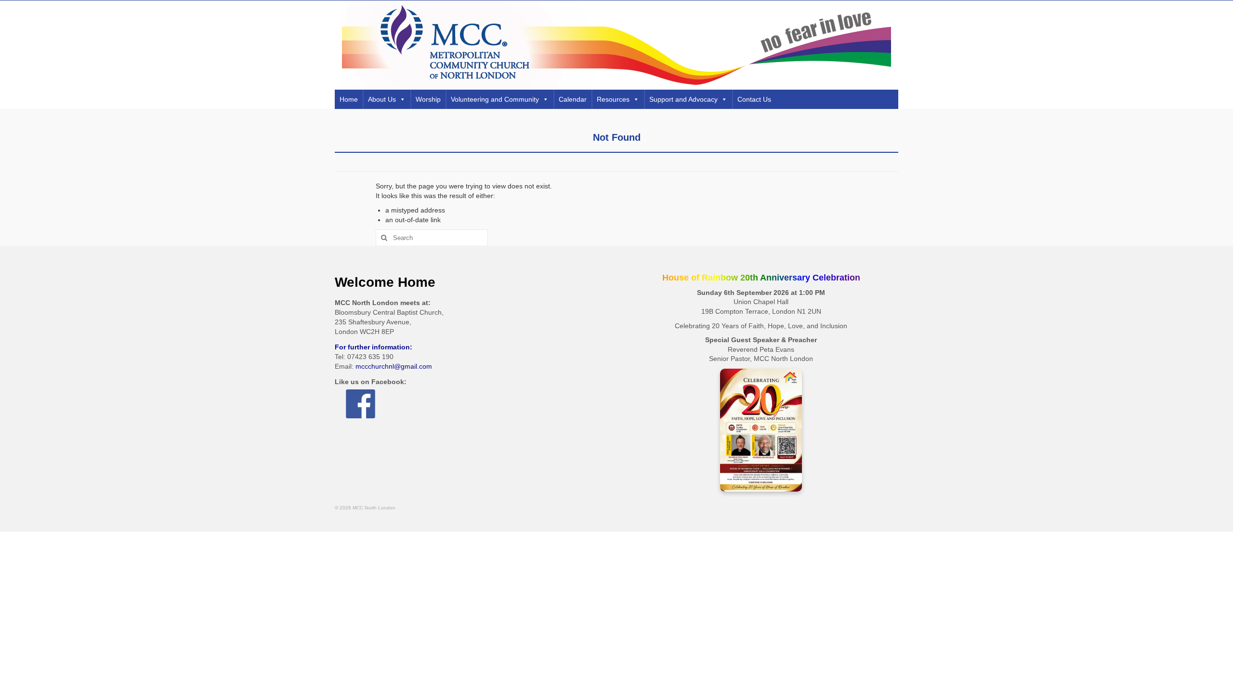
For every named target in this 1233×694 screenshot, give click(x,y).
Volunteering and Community (495, 99)
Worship (428, 99)
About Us (382, 99)
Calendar (573, 99)
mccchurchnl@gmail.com (393, 366)
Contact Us (754, 99)
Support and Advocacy (683, 99)
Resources (613, 99)
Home (349, 99)
